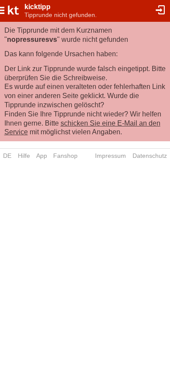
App (41, 155)
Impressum (110, 155)
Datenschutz (150, 155)
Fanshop (65, 155)
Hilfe (24, 155)
